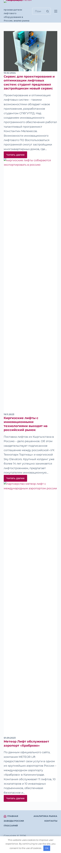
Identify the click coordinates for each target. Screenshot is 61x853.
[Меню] (55, 11)
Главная (12, 816)
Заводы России (14, 821)
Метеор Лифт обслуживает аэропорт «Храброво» (26, 743)
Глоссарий (11, 825)
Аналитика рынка (45, 816)
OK (46, 848)
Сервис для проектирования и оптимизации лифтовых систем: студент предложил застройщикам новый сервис (29, 82)
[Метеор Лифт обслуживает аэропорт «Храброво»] (30, 609)
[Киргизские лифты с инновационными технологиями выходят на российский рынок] (30, 285)
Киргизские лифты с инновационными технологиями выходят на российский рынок (25, 424)
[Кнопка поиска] (47, 11)
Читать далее (16, 155)
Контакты (50, 821)
